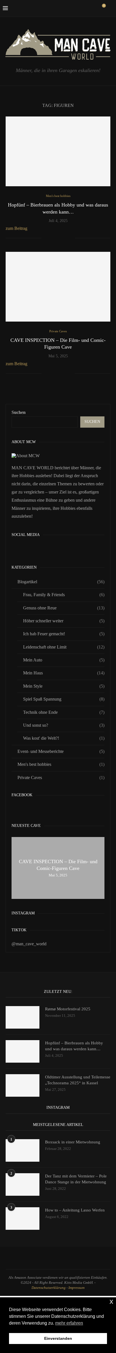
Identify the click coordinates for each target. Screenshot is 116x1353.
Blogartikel (60, 581)
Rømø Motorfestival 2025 (67, 1009)
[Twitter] (64, 8)
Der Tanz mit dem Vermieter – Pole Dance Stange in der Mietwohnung (76, 1179)
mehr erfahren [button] (69, 1323)
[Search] (110, 8)
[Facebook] (58, 8)
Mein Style (63, 686)
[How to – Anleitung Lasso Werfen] (22, 1218)
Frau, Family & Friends (63, 594)
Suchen (19, 412)
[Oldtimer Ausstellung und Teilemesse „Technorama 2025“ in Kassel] (22, 1085)
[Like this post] (45, 238)
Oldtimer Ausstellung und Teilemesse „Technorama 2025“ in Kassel (77, 1080)
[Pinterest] (76, 8)
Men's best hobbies (60, 764)
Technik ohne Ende (63, 712)
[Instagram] (70, 8)
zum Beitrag (16, 228)
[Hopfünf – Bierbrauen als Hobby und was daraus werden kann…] (58, 151)
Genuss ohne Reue (63, 607)
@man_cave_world (29, 943)
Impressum (76, 1287)
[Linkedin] (82, 8)
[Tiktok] (93, 8)
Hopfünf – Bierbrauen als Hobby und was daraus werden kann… (74, 1046)
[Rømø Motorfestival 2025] (22, 1017)
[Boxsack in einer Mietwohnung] (22, 1150)
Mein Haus (63, 672)
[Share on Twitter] (58, 238)
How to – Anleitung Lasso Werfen (75, 1210)
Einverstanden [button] (58, 1338)
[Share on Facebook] (52, 238)
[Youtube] (88, 8)
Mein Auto (63, 660)
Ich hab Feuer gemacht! (63, 633)
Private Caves (60, 777)
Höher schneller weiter (63, 620)
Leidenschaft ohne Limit (63, 647)
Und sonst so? (63, 725)
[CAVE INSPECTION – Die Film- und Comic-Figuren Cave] (58, 287)
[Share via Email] (70, 238)
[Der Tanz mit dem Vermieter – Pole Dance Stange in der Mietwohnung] (22, 1184)
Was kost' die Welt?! (63, 738)
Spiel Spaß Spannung (63, 699)
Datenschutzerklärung (49, 1287)
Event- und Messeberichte (60, 751)
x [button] (111, 1301)
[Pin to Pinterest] (64, 238)
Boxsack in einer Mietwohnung (72, 1142)
